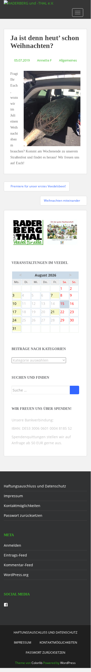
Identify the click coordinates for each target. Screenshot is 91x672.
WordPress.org (16, 574)
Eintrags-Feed (15, 555)
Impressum (13, 495)
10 (16, 304)
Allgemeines (68, 60)
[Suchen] (74, 390)
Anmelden (12, 545)
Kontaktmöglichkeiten (22, 505)
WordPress (68, 663)
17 (16, 312)
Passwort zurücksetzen (23, 515)
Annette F (44, 60)
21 (55, 312)
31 (16, 328)
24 (16, 320)
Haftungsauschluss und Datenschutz (35, 486)
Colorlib (37, 663)
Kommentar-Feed (18, 565)
